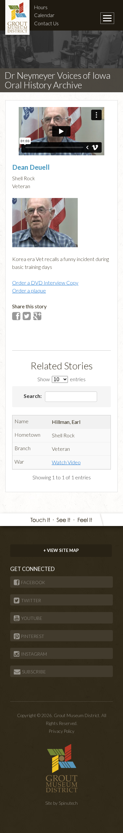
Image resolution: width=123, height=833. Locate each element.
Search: (33, 396)
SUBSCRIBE (34, 671)
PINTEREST (32, 636)
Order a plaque (29, 290)
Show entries (61, 379)
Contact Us (46, 23)
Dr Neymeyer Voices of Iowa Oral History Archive (58, 80)
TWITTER (31, 600)
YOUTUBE (31, 618)
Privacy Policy (61, 731)
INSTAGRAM (34, 654)
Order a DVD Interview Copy (45, 282)
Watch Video (66, 462)
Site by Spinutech (61, 803)
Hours (41, 7)
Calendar (44, 15)
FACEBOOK (33, 582)
